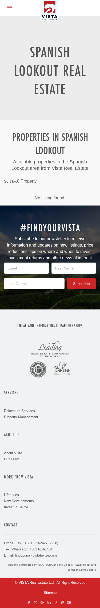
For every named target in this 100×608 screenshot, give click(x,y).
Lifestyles (11, 495)
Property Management (21, 417)
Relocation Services (19, 411)
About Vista (13, 453)
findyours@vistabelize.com (36, 555)
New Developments (19, 501)
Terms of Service (78, 569)
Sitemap (50, 593)
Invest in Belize (16, 507)
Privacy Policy (82, 564)
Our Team (11, 459)
